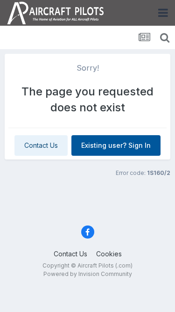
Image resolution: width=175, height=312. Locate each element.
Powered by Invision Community (87, 273)
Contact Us (41, 145)
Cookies (109, 254)
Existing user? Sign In (116, 145)
